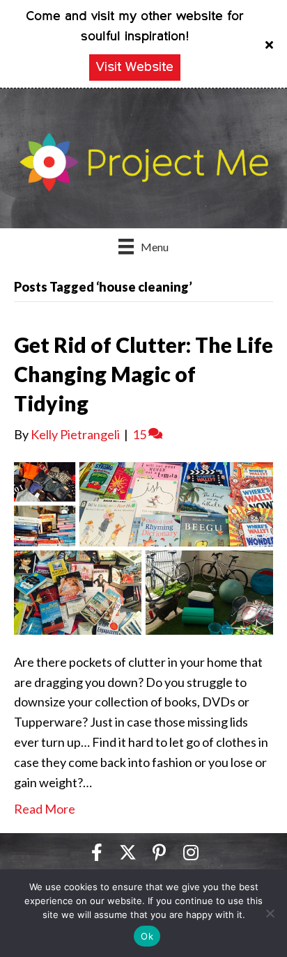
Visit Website (134, 67)
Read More (44, 808)
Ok (147, 936)
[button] (271, 44)
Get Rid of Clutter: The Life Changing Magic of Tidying (143, 374)
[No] (270, 913)
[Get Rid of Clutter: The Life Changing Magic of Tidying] (143, 546)
